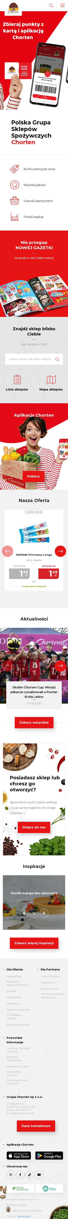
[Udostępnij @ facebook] (24, 913)
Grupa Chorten (50, 976)
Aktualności (14, 1003)
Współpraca (48, 982)
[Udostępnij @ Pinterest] (44, 913)
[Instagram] (11, 1175)
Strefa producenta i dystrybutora (53, 995)
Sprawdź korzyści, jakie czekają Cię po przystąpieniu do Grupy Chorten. (33, 808)
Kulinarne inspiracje (18, 1009)
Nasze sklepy (14, 976)
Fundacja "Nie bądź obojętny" (18, 1050)
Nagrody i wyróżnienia (14, 1058)
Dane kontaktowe (36, 1126)
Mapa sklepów (51, 389)
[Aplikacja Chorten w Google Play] (49, 1155)
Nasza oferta (14, 997)
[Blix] (49, 1188)
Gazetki (11, 991)
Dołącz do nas (34, 827)
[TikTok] (30, 1175)
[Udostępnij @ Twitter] (34, 913)
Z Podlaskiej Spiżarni (14, 1016)
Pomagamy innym (18, 1066)
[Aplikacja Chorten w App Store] (20, 1155)
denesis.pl (24, 1216)
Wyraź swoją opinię (18, 1024)
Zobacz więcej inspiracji (34, 943)
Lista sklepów (17, 389)
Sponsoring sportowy (14, 1073)
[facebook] (20, 1175)
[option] (34, 60)
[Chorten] (13, 8)
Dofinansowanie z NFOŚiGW (17, 1082)
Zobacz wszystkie (34, 722)
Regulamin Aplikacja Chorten (17, 983)
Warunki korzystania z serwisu (24, 1210)
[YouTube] (39, 1175)
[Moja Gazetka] (20, 1188)
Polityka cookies (16, 1204)
